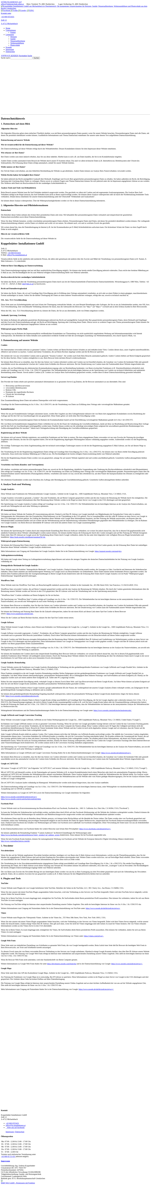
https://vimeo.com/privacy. (94, 936)
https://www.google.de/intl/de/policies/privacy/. (96, 989)
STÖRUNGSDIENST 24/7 (11, 2)
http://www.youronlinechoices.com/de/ (15, 841)
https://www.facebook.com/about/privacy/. (95, 829)
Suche (29, 56)
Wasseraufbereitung (17, 41)
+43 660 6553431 (14, 253)
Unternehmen (11, 30)
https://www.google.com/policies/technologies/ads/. (113, 710)
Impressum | (10, 1132)
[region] (75, 1014)
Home (8, 28)
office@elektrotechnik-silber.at (12, 4)
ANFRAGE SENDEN (9, 56)
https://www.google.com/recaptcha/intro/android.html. (21, 799)
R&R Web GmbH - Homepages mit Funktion (18, 1183)
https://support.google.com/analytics (108, 551)
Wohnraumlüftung (17, 43)
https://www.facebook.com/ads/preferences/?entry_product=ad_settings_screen (30, 835)
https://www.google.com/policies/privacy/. (127, 964)
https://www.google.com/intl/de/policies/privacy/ (19, 797)
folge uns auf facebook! (15, 1128)
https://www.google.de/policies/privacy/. (116, 753)
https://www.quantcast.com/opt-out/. (19, 614)
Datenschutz (10, 52)
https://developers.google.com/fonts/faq (61, 964)
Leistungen (10, 35)
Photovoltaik (15, 45)
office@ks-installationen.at (17, 255)
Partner (13, 32)
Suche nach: (5, 58)
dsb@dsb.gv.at (27, 284)
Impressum (10, 49)
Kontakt (9, 47)
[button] (75, 108)
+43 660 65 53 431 (8, 1156)
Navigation (23, 56)
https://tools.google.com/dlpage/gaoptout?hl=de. (28, 537)
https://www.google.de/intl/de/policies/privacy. (103, 908)
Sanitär (13, 39)
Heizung (13, 37)
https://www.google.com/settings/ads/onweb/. (22, 696)
